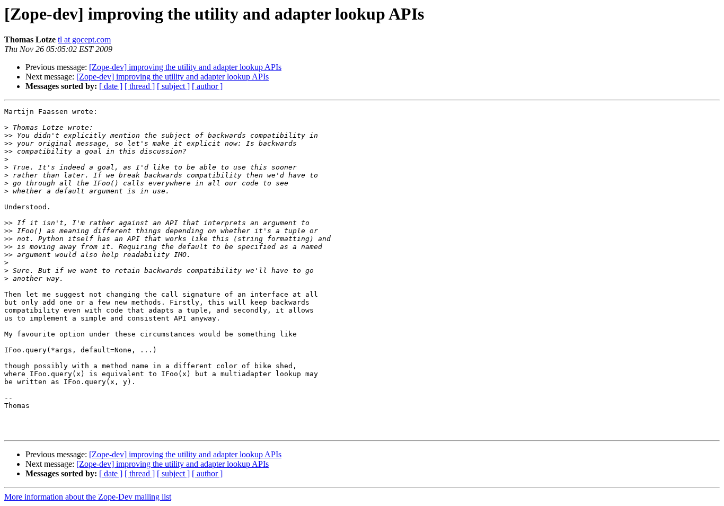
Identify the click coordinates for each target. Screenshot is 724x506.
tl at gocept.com (84, 39)
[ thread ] (140, 86)
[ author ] (207, 86)
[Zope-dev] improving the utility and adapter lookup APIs (185, 67)
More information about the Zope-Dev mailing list (87, 496)
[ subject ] (173, 86)
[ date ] (110, 86)
